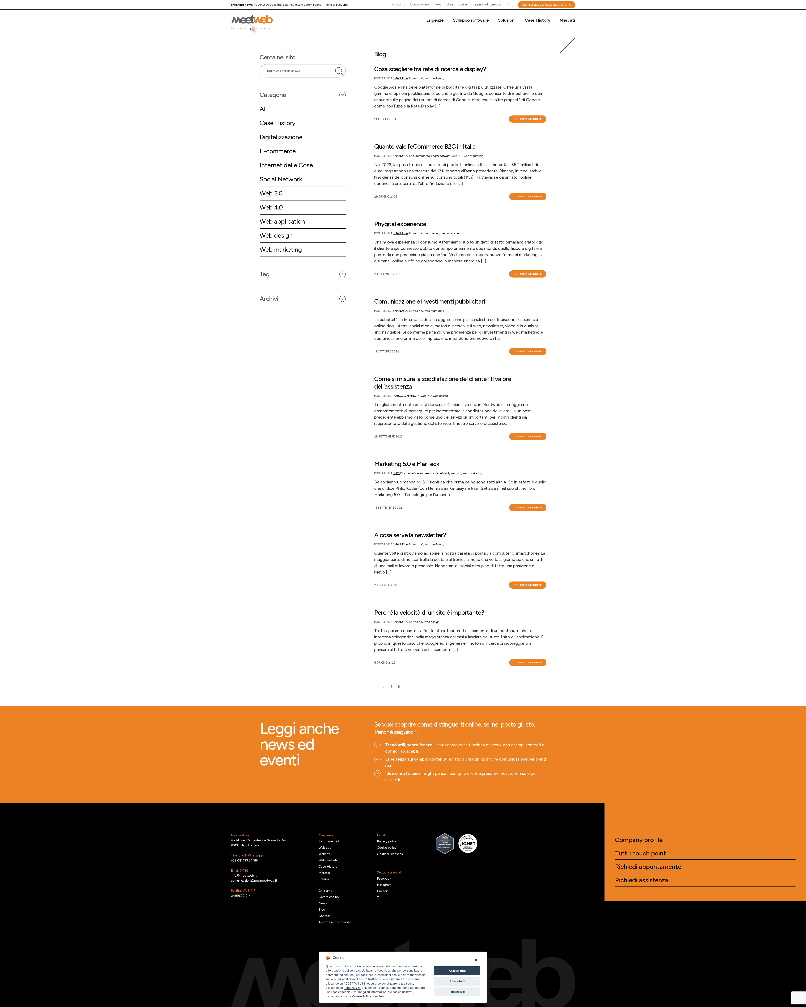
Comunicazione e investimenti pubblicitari (429, 301)
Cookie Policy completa (368, 996)
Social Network (281, 179)
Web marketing (281, 249)
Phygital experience (400, 224)
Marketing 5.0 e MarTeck (406, 464)
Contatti (463, 4)
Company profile (639, 840)
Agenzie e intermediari (488, 4)
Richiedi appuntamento (648, 867)
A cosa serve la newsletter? (410, 535)
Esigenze (435, 20)
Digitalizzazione (281, 137)
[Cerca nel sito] (339, 71)
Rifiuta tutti (457, 981)
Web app (325, 848)
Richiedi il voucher (336, 5)
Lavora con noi (419, 4)
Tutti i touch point (640, 853)
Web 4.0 (271, 207)
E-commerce (278, 151)
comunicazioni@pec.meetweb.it (254, 881)
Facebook (384, 878)
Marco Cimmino (404, 396)
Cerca (510, 5)
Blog (449, 4)
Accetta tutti (457, 970)
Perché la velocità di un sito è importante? (429, 612)
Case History (537, 20)
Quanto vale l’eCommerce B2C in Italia (425, 146)
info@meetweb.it (244, 875)
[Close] (476, 960)
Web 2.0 (271, 193)
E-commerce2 (329, 841)
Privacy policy (387, 841)
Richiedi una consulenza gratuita (546, 4)
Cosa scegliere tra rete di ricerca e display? (430, 69)
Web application (282, 221)
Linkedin (383, 891)
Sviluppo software (471, 20)
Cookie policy (386, 848)
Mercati (567, 20)
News (437, 4)
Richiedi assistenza (641, 880)
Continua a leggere (528, 119)
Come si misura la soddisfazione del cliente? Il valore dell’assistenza (442, 382)
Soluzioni (507, 20)
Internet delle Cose (286, 165)
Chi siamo (398, 4)
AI (263, 109)
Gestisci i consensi (390, 854)
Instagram (384, 885)
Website (325, 854)
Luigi (396, 473)
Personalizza (457, 991)
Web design (276, 235)
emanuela (400, 78)
